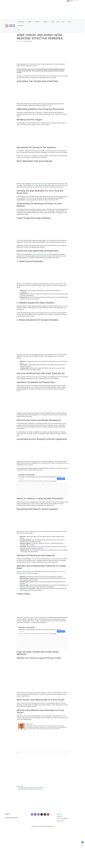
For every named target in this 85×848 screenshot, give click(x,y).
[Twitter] (18, 752)
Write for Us (20, 25)
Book (53, 21)
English (71, 1)
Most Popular (21, 21)
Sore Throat (20, 786)
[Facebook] (32, 814)
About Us (59, 814)
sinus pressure (41, 546)
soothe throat (53, 196)
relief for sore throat (63, 306)
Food (63, 21)
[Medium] (45, 814)
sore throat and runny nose (39, 183)
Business (37, 21)
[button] (19, 30)
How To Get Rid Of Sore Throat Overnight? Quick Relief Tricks (31, 787)
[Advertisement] (40, 9)
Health (29, 21)
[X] (41, 814)
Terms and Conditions (62, 818)
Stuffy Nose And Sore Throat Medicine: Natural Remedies (30, 789)
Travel (57, 21)
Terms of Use (60, 820)
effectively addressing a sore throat (46, 558)
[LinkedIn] (38, 814)
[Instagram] (35, 814)
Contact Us (59, 816)
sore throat (23, 703)
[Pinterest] (48, 814)
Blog (69, 21)
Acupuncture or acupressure (27, 588)
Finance (45, 21)
